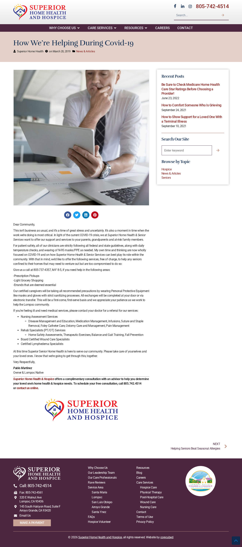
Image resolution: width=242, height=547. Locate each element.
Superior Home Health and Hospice (100, 537)
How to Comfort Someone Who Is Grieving (191, 105)
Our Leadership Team (101, 472)
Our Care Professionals (102, 477)
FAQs (91, 517)
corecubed (166, 537)
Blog (139, 472)
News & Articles (85, 51)
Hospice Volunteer (99, 522)
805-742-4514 (212, 6)
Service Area (95, 487)
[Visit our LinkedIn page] (183, 6)
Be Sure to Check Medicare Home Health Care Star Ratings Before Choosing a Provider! (190, 89)
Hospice (166, 169)
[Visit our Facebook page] (175, 6)
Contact (185, 28)
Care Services (100, 28)
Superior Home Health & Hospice (33, 379)
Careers (162, 28)
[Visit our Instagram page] (190, 6)
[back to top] (236, 540)
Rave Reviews (96, 482)
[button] (67, 215)
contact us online (27, 388)
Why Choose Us (62, 28)
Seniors (166, 177)
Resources (133, 28)
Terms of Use (144, 517)
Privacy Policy (145, 522)
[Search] (223, 15)
